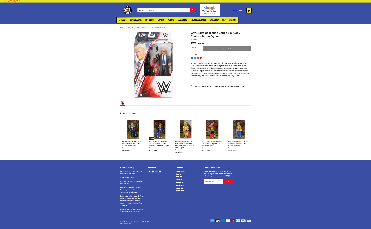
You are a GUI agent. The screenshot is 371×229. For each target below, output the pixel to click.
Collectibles (182, 20)
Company (122, 20)
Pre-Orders (214, 20)
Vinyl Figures (149, 20)
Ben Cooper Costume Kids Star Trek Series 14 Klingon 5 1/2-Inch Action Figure (212, 144)
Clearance (232, 20)
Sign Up (228, 182)
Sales (223, 20)
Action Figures (135, 20)
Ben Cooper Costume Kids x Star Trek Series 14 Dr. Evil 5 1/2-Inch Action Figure (131, 144)
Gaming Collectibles (198, 20)
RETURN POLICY (179, 188)
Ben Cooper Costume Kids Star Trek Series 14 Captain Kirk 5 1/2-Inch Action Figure (238, 144)
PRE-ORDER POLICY (180, 182)
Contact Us (179, 177)
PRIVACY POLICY (180, 191)
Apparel (161, 20)
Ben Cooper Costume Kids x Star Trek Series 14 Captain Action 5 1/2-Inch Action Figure (159, 144)
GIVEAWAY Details (180, 171)
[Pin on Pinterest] (201, 58)
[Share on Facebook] (192, 58)
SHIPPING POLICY (180, 185)
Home (122, 28)
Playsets (171, 20)
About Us (178, 174)
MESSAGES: (14, 1)
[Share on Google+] (198, 58)
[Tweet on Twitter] (195, 58)
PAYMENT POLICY (180, 180)
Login (235, 10)
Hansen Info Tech (126, 223)
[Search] (192, 10)
